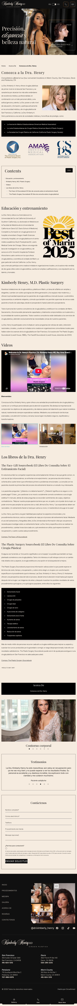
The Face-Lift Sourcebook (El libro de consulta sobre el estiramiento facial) (32, 191)
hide (69, 170)
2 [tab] (33, 748)
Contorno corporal (38, 745)
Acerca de (6, 908)
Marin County (47, 970)
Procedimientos (9, 890)
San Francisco (8, 955)
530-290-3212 (47, 963)
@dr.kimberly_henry (42, 928)
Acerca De (12, 66)
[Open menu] (72, 4)
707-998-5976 (8, 977)
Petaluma (6, 970)
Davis (43, 955)
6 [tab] (48, 748)
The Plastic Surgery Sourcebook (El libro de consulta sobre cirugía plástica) (32, 194)
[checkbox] (38, 847)
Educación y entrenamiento (14, 178)
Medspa (5, 896)
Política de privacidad (10, 855)
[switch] (54, 4)
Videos (7, 185)
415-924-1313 (7, 963)
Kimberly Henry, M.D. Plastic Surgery (17, 181)
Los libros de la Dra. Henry (13, 188)
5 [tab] (44, 748)
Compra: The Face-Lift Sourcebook (14, 537)
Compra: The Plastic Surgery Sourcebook (16, 660)
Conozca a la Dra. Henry (38, 691)
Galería (5, 902)
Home (3, 66)
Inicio (4, 884)
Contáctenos (8, 919)
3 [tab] (36, 748)
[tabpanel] (38, 723)
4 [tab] (40, 748)
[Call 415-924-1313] (65, 4)
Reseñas (6, 913)
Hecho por (62, 989)
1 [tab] (29, 748)
